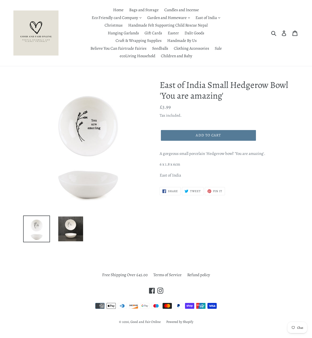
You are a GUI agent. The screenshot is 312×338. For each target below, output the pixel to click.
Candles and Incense (181, 10)
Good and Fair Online (145, 321)
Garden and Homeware (167, 17)
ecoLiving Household (137, 56)
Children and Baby (176, 56)
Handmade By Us (182, 40)
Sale (218, 48)
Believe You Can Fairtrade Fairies (118, 48)
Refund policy (198, 275)
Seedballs (160, 48)
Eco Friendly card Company (115, 17)
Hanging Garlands (123, 33)
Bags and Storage (144, 10)
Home (118, 10)
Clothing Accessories (191, 48)
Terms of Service (167, 275)
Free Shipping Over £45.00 (125, 275)
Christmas (114, 25)
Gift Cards (153, 33)
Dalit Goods (194, 33)
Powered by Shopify (179, 321)
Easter (173, 33)
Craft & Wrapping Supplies (139, 40)
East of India (206, 17)
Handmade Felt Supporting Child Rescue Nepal (168, 25)
